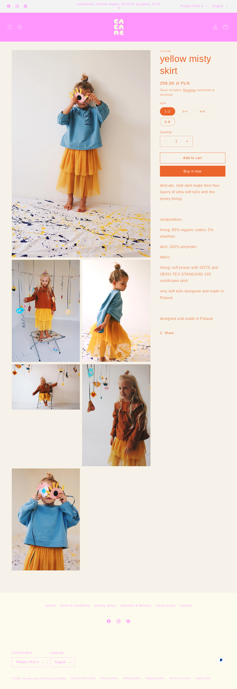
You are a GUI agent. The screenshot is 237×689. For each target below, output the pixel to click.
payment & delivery (136, 605)
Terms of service (180, 678)
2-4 (187, 112)
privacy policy (105, 605)
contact (186, 605)
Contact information (83, 678)
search (50, 605)
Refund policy (132, 678)
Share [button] (169, 333)
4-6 (205, 112)
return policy (166, 605)
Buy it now (193, 171)
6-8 (167, 122)
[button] (10, 27)
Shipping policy (155, 678)
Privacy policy (109, 678)
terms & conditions (75, 605)
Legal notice (203, 678)
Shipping (189, 90)
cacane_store (31, 678)
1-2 (167, 111)
